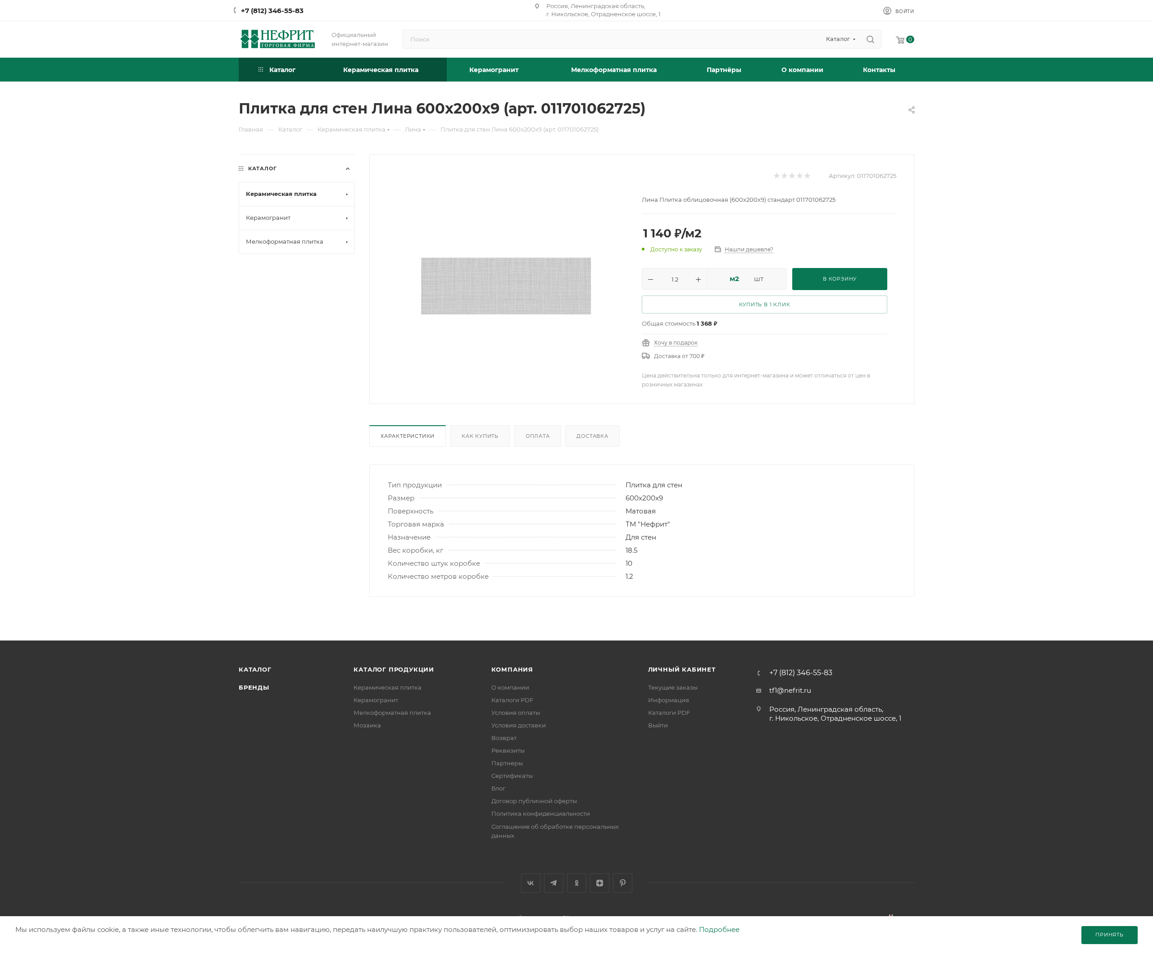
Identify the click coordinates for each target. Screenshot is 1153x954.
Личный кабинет (682, 669)
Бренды (254, 687)
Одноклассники (576, 883)
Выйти (658, 725)
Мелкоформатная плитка (392, 712)
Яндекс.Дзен (599, 883)
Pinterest (622, 883)
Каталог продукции (394, 669)
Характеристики (408, 436)
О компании (510, 687)
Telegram (553, 883)
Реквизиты (508, 750)
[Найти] (870, 39)
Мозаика (367, 725)
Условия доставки (518, 725)
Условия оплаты (515, 712)
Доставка (592, 436)
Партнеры (507, 763)
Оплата (538, 436)
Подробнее (719, 929)
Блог (498, 788)
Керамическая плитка (388, 687)
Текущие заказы (673, 687)
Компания (512, 669)
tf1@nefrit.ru (790, 690)
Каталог (255, 669)
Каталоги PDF (512, 700)
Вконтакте (530, 883)
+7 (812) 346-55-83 (272, 10)
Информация (668, 700)
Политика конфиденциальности (540, 813)
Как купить (480, 436)
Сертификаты (512, 775)
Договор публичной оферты (534, 800)
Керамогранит (376, 700)
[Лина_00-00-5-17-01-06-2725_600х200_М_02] (506, 286)
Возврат (504, 737)
